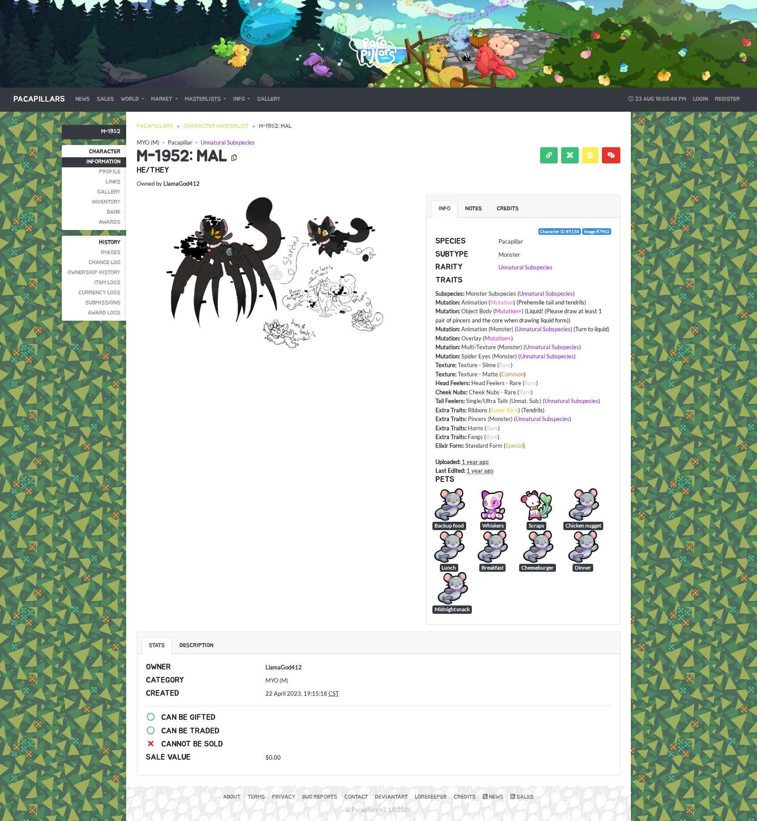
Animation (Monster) (487, 329)
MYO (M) (148, 142)
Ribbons (478, 410)
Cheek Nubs (450, 392)
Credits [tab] (508, 209)
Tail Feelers (449, 400)
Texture (445, 364)
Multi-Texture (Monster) (491, 346)
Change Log (104, 262)
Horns (475, 428)
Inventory (106, 202)
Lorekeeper (431, 797)
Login (700, 99)
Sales (105, 99)
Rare (505, 364)
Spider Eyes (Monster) (489, 356)
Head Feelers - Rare (496, 382)
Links (113, 182)
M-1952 (110, 131)
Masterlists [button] (203, 99)
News (82, 99)
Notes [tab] (473, 209)
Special (514, 445)
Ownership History (93, 273)
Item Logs (107, 283)
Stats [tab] (157, 645)
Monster (509, 254)
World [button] (130, 99)
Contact (356, 797)
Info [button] (239, 99)
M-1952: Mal (182, 156)
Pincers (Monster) (490, 418)
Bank (113, 212)
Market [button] (162, 99)
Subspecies (449, 293)
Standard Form (483, 445)
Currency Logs (99, 293)
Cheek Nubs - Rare (492, 392)
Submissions (102, 303)
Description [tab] (196, 645)
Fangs (475, 436)
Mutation (447, 302)
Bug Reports (319, 797)
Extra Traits (450, 410)
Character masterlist (216, 126)
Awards (109, 222)
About (232, 797)
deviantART (391, 797)
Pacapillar (180, 142)
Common (512, 374)
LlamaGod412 (181, 183)
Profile (109, 172)
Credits (465, 797)
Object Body (476, 311)
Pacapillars (39, 99)
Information (103, 162)
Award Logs (104, 313)
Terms (256, 797)
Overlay (471, 338)
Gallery (268, 99)
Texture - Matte (478, 374)
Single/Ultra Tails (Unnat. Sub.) (503, 400)
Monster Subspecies (491, 293)
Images (110, 252)
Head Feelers (452, 382)
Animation (474, 302)
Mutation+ (508, 311)
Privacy (283, 797)
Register (727, 99)
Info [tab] (444, 209)
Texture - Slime (477, 364)
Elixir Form (449, 445)
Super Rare (504, 410)
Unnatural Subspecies (228, 142)
